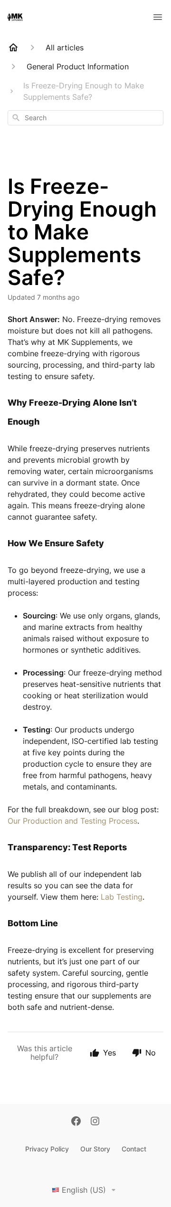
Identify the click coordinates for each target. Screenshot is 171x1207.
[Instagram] (95, 1122)
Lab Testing (121, 897)
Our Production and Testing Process (72, 821)
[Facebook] (76, 1122)
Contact (134, 1149)
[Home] (13, 47)
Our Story (95, 1149)
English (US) (84, 1190)
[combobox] (85, 117)
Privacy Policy (47, 1149)
